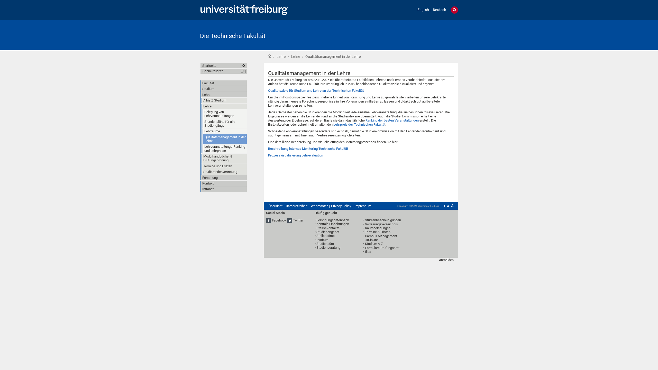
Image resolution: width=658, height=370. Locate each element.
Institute (322, 240)
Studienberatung (328, 247)
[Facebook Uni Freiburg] (268, 220)
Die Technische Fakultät (233, 36)
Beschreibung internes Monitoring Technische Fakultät (308, 149)
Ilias (368, 252)
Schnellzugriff (213, 71)
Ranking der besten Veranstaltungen (392, 120)
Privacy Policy (341, 206)
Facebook (279, 220)
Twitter (298, 220)
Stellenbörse (325, 236)
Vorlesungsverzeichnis (381, 224)
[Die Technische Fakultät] (433, 34)
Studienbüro (325, 244)
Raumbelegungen (377, 228)
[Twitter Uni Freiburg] (289, 220)
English (423, 10)
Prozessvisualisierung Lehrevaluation (295, 155)
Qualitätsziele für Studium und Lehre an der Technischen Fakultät (316, 90)
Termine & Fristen (377, 232)
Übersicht (275, 206)
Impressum (362, 206)
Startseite (269, 56)
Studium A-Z (374, 244)
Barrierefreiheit (296, 206)
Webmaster (319, 206)
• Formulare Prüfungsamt (381, 248)
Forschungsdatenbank (332, 220)
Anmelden (446, 260)
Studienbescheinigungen (383, 220)
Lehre (281, 56)
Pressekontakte (328, 228)
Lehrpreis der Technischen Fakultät (359, 124)
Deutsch (439, 10)
